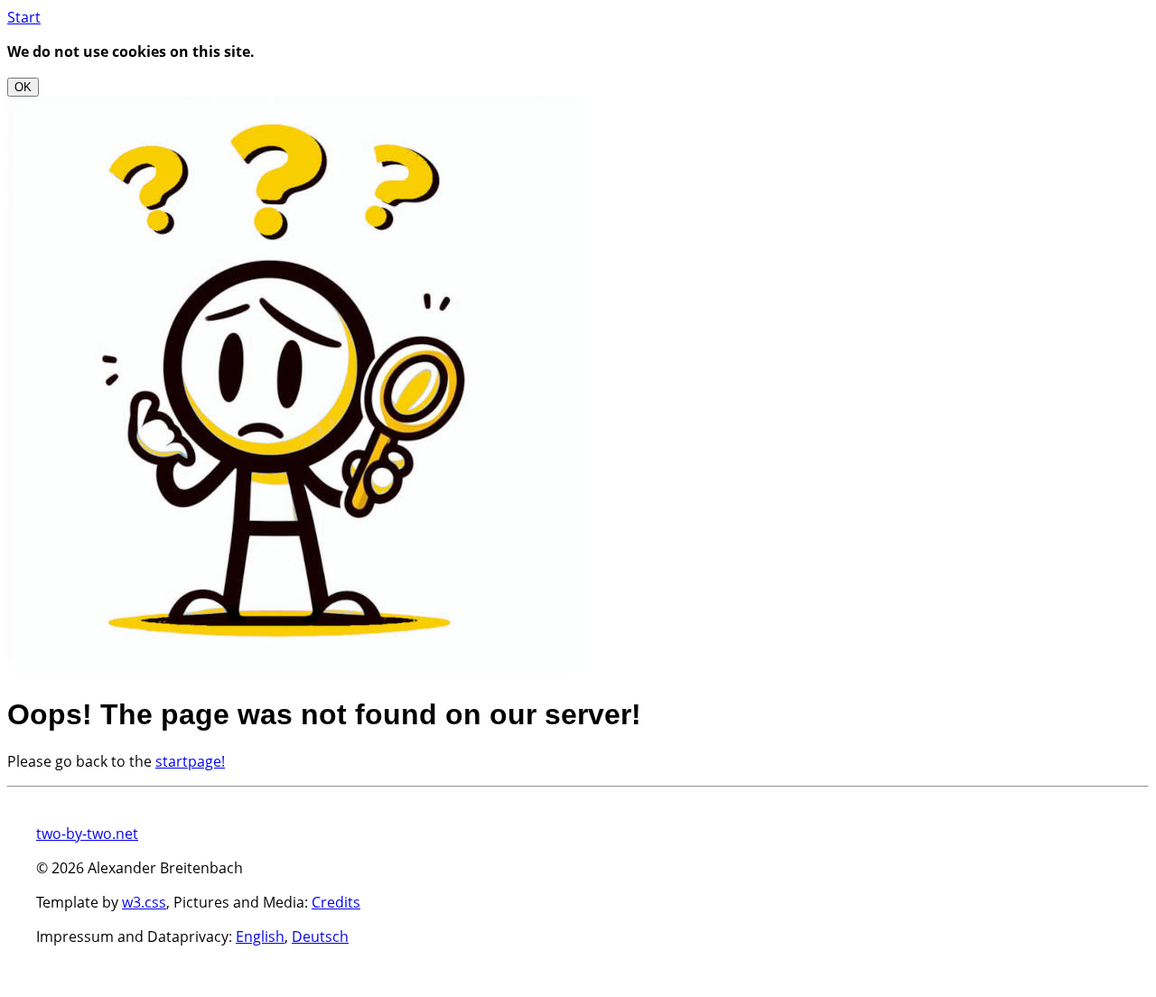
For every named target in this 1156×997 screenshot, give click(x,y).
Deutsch (320, 936)
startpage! (190, 761)
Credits (336, 902)
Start (24, 17)
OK (23, 87)
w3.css (144, 902)
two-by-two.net (87, 833)
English (260, 936)
